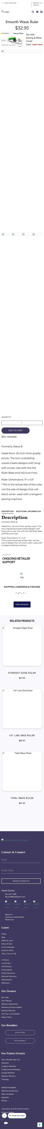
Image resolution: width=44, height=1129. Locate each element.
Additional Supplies (8, 1088)
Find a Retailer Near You (10, 1060)
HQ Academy (6, 970)
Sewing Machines (8, 1073)
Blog (3, 937)
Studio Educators (8, 973)
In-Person (5, 960)
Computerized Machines (10, 1070)
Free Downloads (7, 947)
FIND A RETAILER (10, 3)
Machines (5, 1063)
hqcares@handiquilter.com (15, 897)
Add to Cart (15, 431)
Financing (5, 1079)
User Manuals (6, 1001)
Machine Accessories (9, 1091)
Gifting (4, 1101)
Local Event (6, 963)
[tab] (8, 511)
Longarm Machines (8, 1066)
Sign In (36, 5)
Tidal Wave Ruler (22, 798)
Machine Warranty (8, 1011)
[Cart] (37, 11)
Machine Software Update (11, 1007)
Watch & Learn (7, 941)
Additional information (28, 511)
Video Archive (6, 944)
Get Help (5, 997)
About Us (8, 915)
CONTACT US (37, 3)
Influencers (5, 983)
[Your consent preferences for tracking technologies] (39, 1124)
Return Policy (6, 1017)
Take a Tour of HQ (8, 954)
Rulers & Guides (7, 1094)
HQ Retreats (6, 967)
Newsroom (9, 920)
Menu (41, 12)
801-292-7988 (10, 894)
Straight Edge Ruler (22, 673)
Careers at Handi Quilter (14, 917)
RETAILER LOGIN (20, 1032)
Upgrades (5, 1097)
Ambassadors (6, 980)
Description (7, 511)
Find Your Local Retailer (10, 1014)
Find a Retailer (22, 604)
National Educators (8, 976)
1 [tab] (18, 593)
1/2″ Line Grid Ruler (22, 736)
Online (3, 934)
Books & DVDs (7, 950)
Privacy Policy (7, 1112)
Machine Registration (9, 1004)
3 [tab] (25, 593)
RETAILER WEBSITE (20, 1041)
